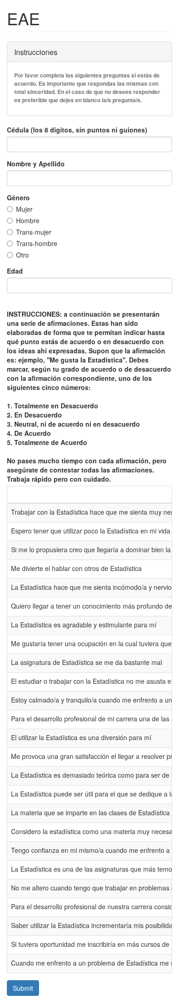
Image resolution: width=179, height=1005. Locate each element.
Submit (23, 988)
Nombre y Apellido (36, 163)
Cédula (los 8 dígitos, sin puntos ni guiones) (77, 129)
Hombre (27, 220)
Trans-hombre (36, 243)
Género (18, 197)
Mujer (24, 209)
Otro (22, 254)
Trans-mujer (33, 231)
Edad (15, 270)
